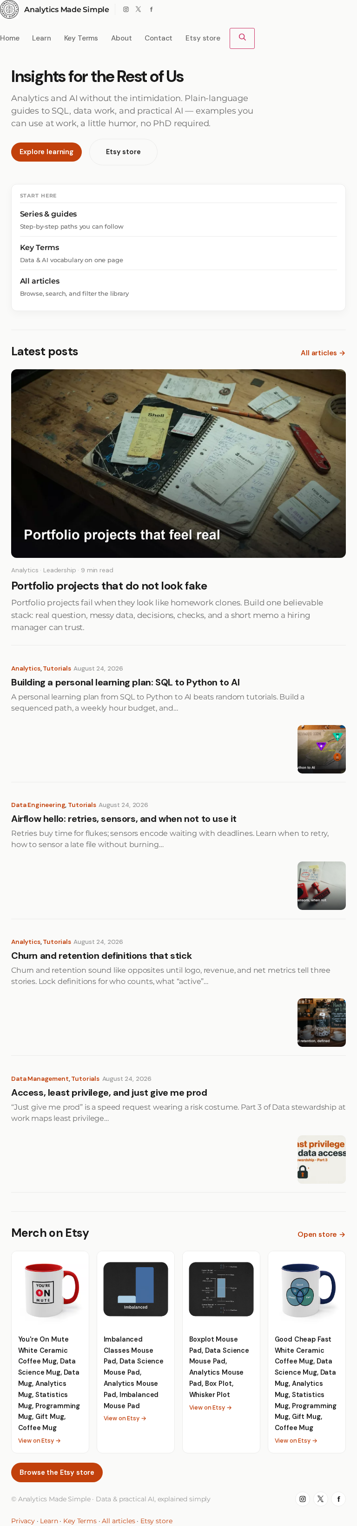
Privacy (23, 1521)
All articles (118, 1521)
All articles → (323, 353)
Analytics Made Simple (66, 9)
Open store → (322, 1234)
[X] (139, 9)
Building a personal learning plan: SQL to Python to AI (125, 682)
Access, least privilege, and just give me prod (109, 1093)
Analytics (25, 668)
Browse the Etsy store (57, 1472)
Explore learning (46, 151)
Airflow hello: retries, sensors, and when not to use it (124, 819)
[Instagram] (126, 9)
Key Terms (80, 1521)
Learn (49, 1521)
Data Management (40, 1079)
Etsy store (123, 151)
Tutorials (57, 668)
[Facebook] (151, 9)
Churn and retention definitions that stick (101, 956)
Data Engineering (38, 805)
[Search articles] (242, 38)
